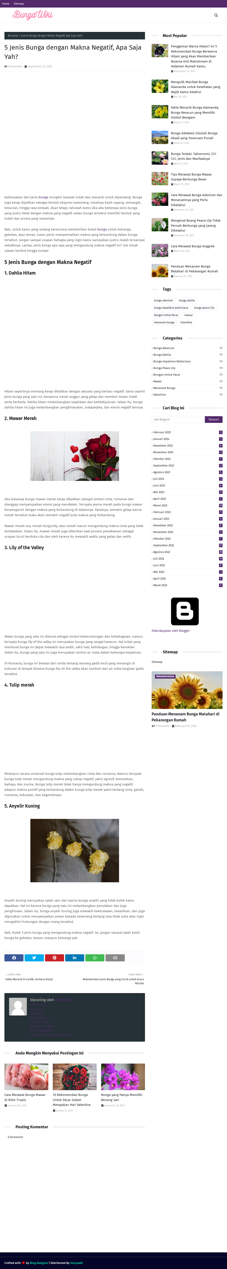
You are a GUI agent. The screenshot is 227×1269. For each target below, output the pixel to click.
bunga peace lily (204, 307)
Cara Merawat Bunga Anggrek (193, 246)
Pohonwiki (15, 66)
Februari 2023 (187, 512)
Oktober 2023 (187, 459)
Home (5, 3)
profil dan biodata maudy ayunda (50, 1034)
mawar (188, 315)
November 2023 (187, 452)
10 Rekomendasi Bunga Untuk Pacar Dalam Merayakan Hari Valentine (72, 1100)
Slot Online (37, 1009)
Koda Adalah (38, 1004)
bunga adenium (163, 300)
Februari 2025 (187, 432)
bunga (43, 197)
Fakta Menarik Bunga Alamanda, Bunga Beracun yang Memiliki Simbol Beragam (195, 112)
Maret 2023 (187, 505)
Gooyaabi (76, 1263)
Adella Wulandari (40, 1021)
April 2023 (187, 498)
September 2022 (187, 545)
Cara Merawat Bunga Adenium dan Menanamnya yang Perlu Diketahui (196, 200)
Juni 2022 (187, 565)
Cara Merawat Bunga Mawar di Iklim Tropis (25, 1097)
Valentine (186, 322)
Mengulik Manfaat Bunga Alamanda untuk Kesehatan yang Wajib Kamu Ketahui (195, 87)
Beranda (13, 35)
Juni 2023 (187, 485)
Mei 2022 (187, 572)
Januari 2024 (187, 439)
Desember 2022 (187, 525)
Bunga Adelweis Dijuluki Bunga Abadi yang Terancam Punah (194, 135)
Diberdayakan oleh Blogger (171, 631)
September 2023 (187, 465)
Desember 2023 (187, 445)
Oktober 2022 (187, 538)
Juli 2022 (187, 558)
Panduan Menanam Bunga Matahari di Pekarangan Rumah (194, 268)
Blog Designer (39, 1263)
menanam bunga (164, 322)
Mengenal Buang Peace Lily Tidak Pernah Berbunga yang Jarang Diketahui (196, 225)
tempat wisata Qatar (42, 1026)
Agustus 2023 (187, 472)
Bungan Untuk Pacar (166, 315)
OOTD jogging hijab (41, 1030)
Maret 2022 (187, 585)
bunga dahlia (187, 300)
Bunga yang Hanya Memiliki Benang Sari (121, 1097)
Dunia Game (37, 1017)
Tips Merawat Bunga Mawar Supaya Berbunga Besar (191, 177)
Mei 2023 (187, 492)
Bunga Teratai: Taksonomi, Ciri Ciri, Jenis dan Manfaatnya (193, 156)
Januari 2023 (187, 518)
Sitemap (19, 3)
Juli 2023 (187, 478)
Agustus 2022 (187, 552)
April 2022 (187, 578)
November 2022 (187, 532)
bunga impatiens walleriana (171, 307)
